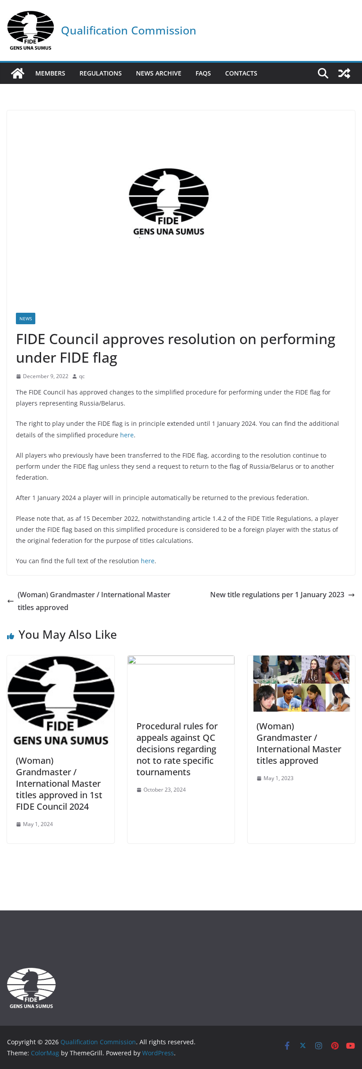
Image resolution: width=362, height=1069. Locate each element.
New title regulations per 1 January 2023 (277, 594)
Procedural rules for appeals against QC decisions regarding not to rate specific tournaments (177, 749)
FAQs (203, 73)
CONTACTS (241, 73)
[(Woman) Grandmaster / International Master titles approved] (301, 662)
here (127, 435)
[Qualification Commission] (17, 73)
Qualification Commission (128, 30)
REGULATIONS (100, 73)
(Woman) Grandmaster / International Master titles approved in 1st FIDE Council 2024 (59, 783)
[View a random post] (344, 73)
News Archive (158, 73)
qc (82, 376)
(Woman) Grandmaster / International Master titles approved (94, 601)
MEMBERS (50, 73)
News (25, 318)
